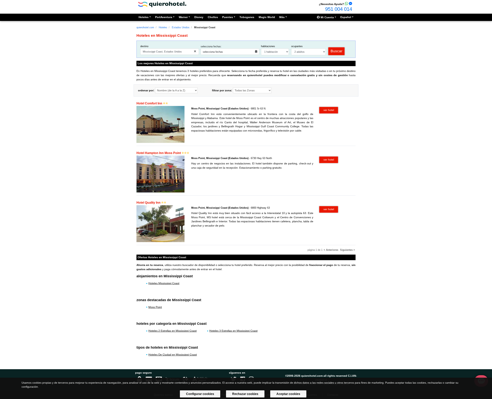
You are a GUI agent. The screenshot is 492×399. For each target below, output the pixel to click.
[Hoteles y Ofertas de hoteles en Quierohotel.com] (162, 4)
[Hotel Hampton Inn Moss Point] (160, 174)
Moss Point (155, 307)
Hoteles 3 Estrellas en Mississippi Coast (233, 330)
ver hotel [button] (328, 110)
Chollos (213, 17)
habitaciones (268, 46)
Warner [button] (183, 17)
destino (144, 46)
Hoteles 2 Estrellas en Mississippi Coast (172, 330)
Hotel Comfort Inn (149, 103)
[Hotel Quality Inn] (160, 223)
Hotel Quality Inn (148, 202)
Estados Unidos (180, 27)
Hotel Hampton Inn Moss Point (158, 153)
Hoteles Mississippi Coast (163, 283)
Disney (198, 17)
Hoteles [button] (144, 17)
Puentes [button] (227, 17)
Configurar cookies (200, 394)
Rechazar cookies (245, 394)
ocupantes (297, 46)
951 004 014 (338, 9)
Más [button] (282, 17)
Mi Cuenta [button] (327, 17)
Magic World (267, 17)
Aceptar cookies (288, 394)
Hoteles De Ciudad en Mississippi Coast (172, 354)
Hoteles (163, 27)
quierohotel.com (145, 27)
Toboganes (246, 17)
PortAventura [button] (163, 17)
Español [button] (345, 17)
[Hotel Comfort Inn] (160, 124)
